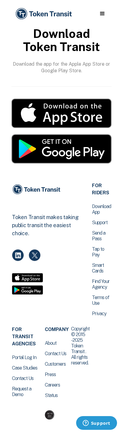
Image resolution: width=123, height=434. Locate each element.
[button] (102, 14)
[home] (43, 14)
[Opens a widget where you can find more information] (96, 423)
